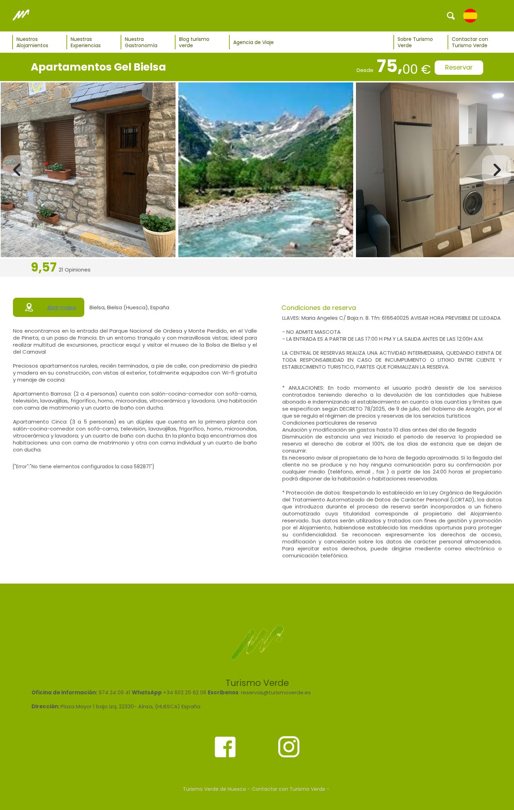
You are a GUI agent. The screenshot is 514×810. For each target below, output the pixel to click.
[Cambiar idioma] (470, 15)
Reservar (459, 67)
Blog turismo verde (194, 42)
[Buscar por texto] (451, 15)
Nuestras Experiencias (86, 42)
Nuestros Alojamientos (32, 42)
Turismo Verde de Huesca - (216, 789)
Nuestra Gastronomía (141, 42)
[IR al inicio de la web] (21, 15)
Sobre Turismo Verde (415, 42)
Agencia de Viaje (253, 42)
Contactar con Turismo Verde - (290, 789)
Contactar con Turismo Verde (470, 42)
